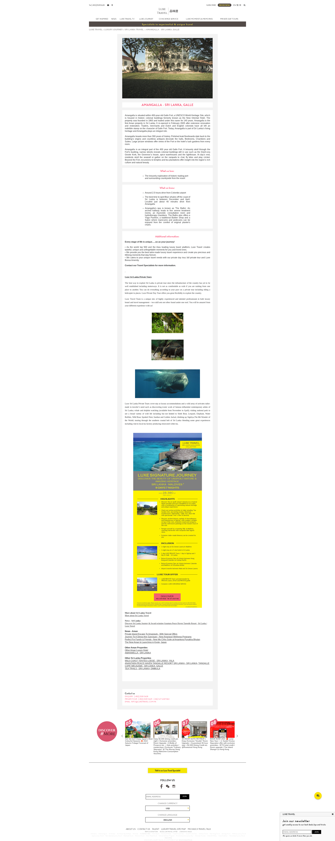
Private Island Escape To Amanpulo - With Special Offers (151, 634)
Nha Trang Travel (215, 834)
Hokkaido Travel (128, 836)
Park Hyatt (155, 834)
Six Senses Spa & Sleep (124, 834)
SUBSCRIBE (211, 5)
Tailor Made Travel (151, 836)
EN (234, 5)
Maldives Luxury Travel (239, 834)
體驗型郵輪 (168, 838)
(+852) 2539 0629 (145, 699)
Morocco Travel (139, 836)
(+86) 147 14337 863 (161, 699)
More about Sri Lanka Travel (137, 615)
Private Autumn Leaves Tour (184, 836)
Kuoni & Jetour (223, 836)
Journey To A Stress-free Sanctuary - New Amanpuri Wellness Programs (158, 637)
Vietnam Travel (203, 834)
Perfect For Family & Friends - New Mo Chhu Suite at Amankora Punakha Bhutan (162, 639)
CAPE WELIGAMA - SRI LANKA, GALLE (144, 666)
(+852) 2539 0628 (141, 696)
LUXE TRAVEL (95, 29)
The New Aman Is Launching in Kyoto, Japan (146, 642)
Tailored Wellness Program (166, 836)
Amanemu (94, 834)
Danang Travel (226, 834)
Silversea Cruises (200, 836)
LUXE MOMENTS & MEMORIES (199, 19)
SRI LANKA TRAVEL (134, 29)
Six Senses (112, 834)
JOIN (184, 796)
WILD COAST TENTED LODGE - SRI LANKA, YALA (149, 661)
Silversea (135, 834)
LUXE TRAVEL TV (127, 19)
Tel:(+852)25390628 (97, 5)
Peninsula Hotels (166, 834)
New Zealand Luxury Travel (113, 836)
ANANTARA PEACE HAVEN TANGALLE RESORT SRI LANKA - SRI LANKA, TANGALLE (167, 663)
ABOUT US (131, 829)
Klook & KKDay (212, 836)
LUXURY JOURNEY (113, 29)
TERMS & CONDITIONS (151, 831)
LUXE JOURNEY (146, 19)
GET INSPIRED (102, 19)
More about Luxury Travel (237, 836)
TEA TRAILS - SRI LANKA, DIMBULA (142, 668)
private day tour (178, 257)
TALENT (155, 829)
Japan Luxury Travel (98, 836)
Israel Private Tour (191, 834)
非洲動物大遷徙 (145, 834)
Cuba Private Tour (178, 834)
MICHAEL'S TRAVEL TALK (199, 829)
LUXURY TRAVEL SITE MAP (173, 829)
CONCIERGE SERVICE (168, 19)
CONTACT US (144, 829)
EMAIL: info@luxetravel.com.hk (140, 701)
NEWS (113, 19)
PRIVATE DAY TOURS (229, 19)
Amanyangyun (103, 834)
